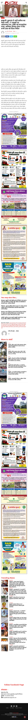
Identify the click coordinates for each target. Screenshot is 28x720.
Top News (12, 707)
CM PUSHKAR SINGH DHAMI (15, 322)
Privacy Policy (18, 707)
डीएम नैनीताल (6, 326)
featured (6, 323)
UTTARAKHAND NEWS (21, 323)
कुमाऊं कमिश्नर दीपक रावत (11, 325)
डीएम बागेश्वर (16, 326)
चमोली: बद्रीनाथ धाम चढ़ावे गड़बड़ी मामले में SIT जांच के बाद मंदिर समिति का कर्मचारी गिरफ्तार (13, 318)
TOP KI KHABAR (15, 712)
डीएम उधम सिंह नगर (19, 325)
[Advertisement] (14, 58)
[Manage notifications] (25, 717)
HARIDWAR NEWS (12, 323)
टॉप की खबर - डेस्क (11, 31)
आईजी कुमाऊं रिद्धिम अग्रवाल (16, 324)
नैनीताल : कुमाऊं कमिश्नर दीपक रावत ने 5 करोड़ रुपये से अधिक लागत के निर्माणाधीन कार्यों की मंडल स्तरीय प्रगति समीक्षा (14, 307)
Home (7, 707)
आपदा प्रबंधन (23, 324)
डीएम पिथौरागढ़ (10, 326)
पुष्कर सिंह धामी (20, 326)
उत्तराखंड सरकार (4, 325)
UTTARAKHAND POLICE (6, 324)
